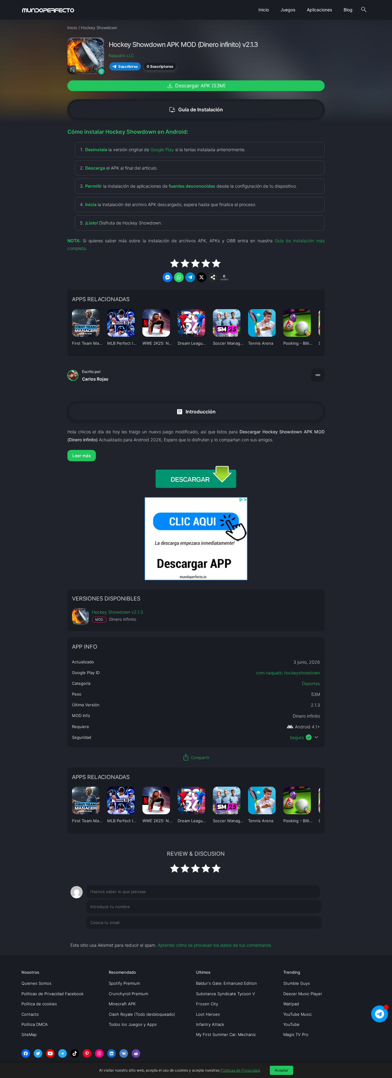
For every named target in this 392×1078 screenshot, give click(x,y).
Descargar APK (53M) (196, 85)
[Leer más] (196, 455)
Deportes (311, 683)
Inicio (263, 9)
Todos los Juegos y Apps (133, 1024)
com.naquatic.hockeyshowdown (288, 672)
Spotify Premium (124, 983)
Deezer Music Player (302, 993)
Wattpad (291, 1003)
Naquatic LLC (121, 55)
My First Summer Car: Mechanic (226, 1034)
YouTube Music (297, 1014)
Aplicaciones (319, 9)
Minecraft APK (122, 1003)
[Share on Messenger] (167, 277)
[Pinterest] (87, 1053)
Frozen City (207, 1003)
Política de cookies (39, 1003)
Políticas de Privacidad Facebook (52, 993)
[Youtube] (50, 1053)
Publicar (306, 935)
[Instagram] (99, 1053)
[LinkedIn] (111, 1053)
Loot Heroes (208, 1014)
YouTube (291, 1024)
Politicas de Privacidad (240, 1070)
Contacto (30, 1014)
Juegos (288, 9)
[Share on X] (201, 277)
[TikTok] (74, 1053)
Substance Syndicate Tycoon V (225, 993)
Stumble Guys (296, 983)
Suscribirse (128, 66)
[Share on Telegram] (190, 277)
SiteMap (29, 1034)
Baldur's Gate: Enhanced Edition (226, 983)
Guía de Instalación (196, 109)
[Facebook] (25, 1053)
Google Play (162, 149)
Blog (348, 9)
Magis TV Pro (295, 1034)
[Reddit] (136, 1053)
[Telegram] (62, 1053)
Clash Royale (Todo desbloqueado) (142, 1014)
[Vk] (123, 1053)
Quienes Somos (36, 983)
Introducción (196, 412)
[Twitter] (38, 1053)
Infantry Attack (210, 1024)
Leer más (81, 455)
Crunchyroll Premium (128, 993)
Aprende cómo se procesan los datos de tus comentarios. (215, 945)
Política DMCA (34, 1024)
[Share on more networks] (213, 277)
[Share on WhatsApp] (179, 277)
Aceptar (281, 1070)
